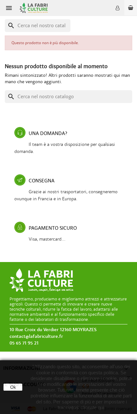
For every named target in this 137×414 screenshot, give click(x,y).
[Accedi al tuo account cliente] (117, 8)
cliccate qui (92, 407)
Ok (13, 387)
